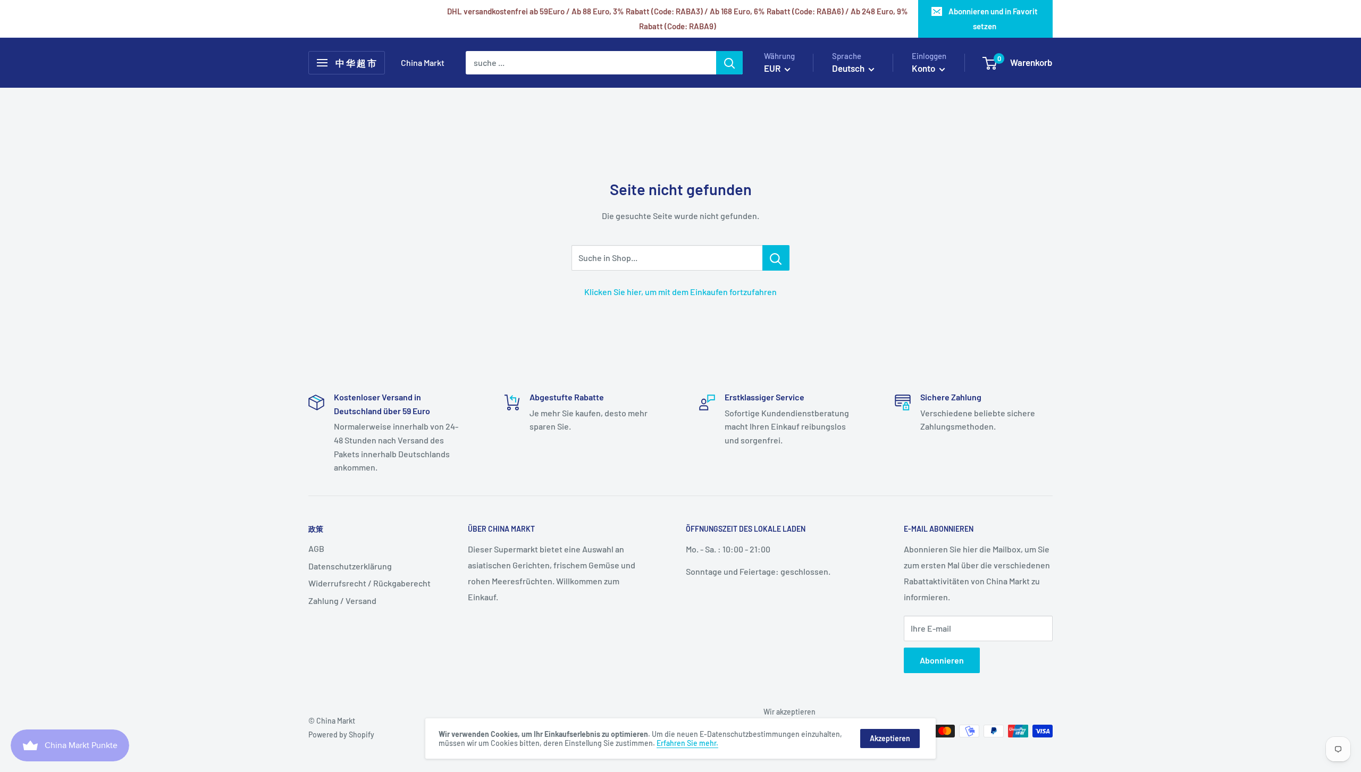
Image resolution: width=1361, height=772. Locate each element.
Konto (924, 68)
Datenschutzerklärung (350, 566)
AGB (316, 548)
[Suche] (729, 62)
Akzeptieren (890, 738)
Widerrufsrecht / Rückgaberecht (369, 583)
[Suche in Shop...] (775, 258)
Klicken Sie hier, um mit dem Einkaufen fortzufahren (680, 292)
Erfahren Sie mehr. (687, 743)
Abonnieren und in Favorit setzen (993, 18)
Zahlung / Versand (342, 600)
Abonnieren (942, 660)
